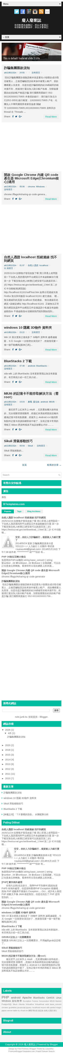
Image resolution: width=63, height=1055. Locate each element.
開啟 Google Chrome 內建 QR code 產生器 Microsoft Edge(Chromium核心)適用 (31, 178)
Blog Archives (33, 511)
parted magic (55, 1007)
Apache (27, 997)
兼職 (30, 402)
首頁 (24, 465)
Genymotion (44, 1001)
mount (43, 1007)
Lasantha (49, 1049)
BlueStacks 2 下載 (18, 361)
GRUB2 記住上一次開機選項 (16, 937)
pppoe (4, 1011)
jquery (29, 1007)
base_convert (55, 1004)
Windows (40, 186)
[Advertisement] (31, 147)
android (31, 366)
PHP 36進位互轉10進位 (14, 556)
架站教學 (17, 1001)
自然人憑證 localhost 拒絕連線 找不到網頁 (30, 258)
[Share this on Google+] (20, 116)
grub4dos (12, 1007)
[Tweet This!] (16, 116)
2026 (8, 730)
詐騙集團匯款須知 (17, 68)
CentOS (50, 997)
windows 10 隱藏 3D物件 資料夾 (28, 327)
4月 (10, 733)
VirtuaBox (30, 1004)
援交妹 (36, 402)
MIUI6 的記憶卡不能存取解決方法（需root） (31, 395)
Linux (58, 997)
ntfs (47, 1007)
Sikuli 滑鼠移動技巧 (18, 441)
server (10, 1011)
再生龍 (35, 1011)
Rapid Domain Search (45, 1051)
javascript (21, 1007)
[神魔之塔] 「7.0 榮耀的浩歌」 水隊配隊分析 (26, 814)
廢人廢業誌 (31, 20)
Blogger (43, 717)
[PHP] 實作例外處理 (12, 882)
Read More (51, 116)
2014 (8, 759)
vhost (22, 1011)
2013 (8, 764)
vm (26, 1011)
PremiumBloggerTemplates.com (21, 1051)
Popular (7, 511)
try (19, 1011)
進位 (55, 1011)
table (15, 1011)
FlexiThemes (22, 1049)
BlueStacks (41, 366)
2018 (8, 750)
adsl (47, 1004)
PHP (5, 997)
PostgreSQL (7, 1004)
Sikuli (30, 446)
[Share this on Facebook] (12, 116)
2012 (8, 769)
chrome (31, 186)
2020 (8, 745)
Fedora (35, 1001)
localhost (43, 265)
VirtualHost (39, 1004)
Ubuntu (22, 1004)
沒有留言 (36, 72)
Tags (19, 511)
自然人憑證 (33, 265)
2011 (8, 774)
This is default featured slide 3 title (21, 58)
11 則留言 (8, 268)
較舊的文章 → (54, 465)
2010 (8, 778)
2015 (8, 754)
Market (58, 1001)
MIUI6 (51, 402)
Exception (27, 1001)
